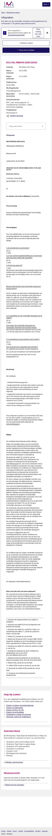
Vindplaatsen (11, 110)
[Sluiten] (47, 32)
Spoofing (38, 831)
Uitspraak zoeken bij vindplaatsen (18, 717)
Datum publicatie (10, 77)
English (3, 831)
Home (3, 12)
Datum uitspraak (10, 72)
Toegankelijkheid (29, 831)
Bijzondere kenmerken (10, 95)
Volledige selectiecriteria (14, 762)
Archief (3, 833)
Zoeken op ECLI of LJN (14, 710)
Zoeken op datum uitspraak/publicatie (20, 705)
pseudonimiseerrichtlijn (16, 35)
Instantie (9, 67)
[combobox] (26, 126)
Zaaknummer (11, 82)
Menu (46, 4)
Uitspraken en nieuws (13, 12)
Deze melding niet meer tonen (38, 32)
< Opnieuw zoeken (26, 43)
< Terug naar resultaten (26, 50)
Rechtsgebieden (12, 88)
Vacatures (45, 831)
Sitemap (9, 831)
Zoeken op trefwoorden (14, 708)
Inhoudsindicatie (12, 100)
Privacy (15, 831)
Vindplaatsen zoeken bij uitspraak (18, 714)
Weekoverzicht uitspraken (14, 785)
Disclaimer (9, 833)
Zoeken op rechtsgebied (15, 712)
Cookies (20, 831)
